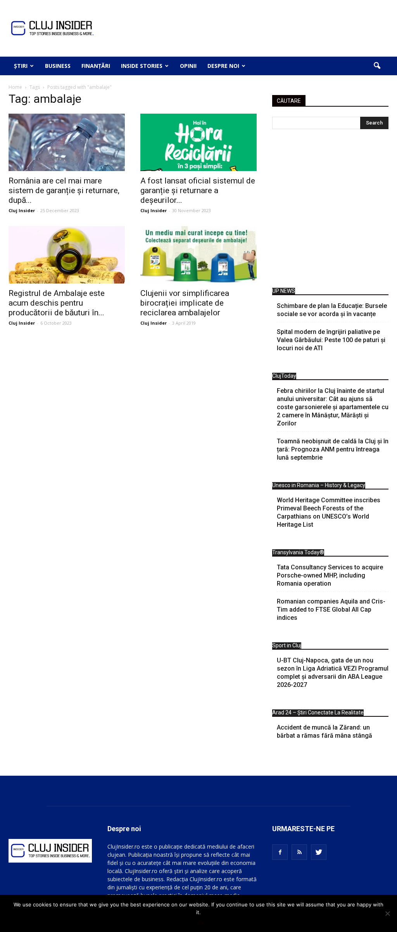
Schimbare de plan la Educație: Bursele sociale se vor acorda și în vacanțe (332, 310)
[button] (377, 66)
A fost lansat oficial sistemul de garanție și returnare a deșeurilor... (197, 190)
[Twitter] (318, 852)
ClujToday (284, 376)
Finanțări (95, 65)
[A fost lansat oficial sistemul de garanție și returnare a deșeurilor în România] (198, 142)
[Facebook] (280, 852)
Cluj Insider (22, 210)
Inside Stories (141, 65)
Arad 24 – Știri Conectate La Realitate (318, 712)
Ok (200, 922)
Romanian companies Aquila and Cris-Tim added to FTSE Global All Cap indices (331, 609)
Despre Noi (223, 65)
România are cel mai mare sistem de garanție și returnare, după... (64, 190)
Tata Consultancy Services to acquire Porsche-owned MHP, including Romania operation (330, 575)
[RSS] (299, 852)
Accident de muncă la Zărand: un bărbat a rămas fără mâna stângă (324, 731)
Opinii (188, 65)
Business (58, 65)
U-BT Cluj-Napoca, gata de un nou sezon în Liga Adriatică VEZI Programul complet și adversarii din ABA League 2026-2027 (332, 672)
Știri (21, 65)
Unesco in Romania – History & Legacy (318, 485)
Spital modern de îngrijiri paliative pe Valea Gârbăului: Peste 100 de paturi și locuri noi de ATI (331, 340)
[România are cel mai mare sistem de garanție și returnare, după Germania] (67, 142)
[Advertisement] (330, 210)
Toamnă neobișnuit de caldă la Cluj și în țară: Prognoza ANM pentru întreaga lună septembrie (332, 449)
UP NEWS (283, 291)
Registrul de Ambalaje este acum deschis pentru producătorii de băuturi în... (57, 303)
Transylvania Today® (298, 552)
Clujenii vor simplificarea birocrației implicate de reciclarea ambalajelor (184, 303)
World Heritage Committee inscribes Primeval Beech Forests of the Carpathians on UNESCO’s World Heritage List (328, 512)
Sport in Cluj (286, 645)
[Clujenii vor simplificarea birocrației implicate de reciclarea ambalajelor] (198, 255)
